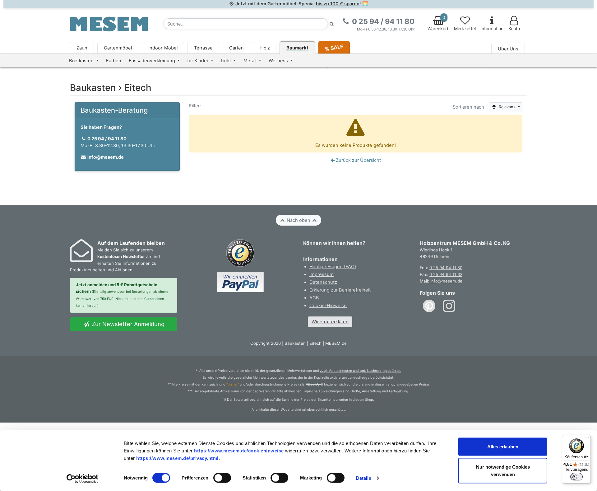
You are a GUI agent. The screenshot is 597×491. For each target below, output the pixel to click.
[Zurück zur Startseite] (109, 23)
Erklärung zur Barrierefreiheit (340, 290)
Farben (113, 60)
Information (491, 28)
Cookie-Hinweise (328, 305)
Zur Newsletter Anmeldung (127, 323)
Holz (265, 48)
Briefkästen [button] (82, 60)
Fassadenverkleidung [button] (152, 60)
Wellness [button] (279, 60)
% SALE (333, 47)
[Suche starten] (332, 23)
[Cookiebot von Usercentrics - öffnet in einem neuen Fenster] (82, 479)
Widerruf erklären (330, 322)
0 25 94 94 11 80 (445, 267)
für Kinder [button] (198, 60)
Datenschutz (323, 282)
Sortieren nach (468, 107)
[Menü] (587, 438)
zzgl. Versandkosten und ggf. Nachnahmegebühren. (360, 371)
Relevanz (507, 107)
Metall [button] (250, 60)
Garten (236, 48)
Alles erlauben (502, 446)
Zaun (81, 48)
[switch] (222, 478)
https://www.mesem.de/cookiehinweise (239, 450)
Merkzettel (465, 28)
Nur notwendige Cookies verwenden (503, 470)
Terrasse (203, 48)
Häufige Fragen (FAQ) (332, 266)
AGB (314, 298)
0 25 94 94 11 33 (445, 274)
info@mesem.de (446, 280)
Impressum (321, 274)
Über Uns (508, 49)
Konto (514, 28)
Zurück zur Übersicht (358, 160)
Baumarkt (297, 48)
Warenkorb (439, 23)
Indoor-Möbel (163, 48)
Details (363, 478)
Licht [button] (226, 60)
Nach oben (298, 220)
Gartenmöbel (118, 48)
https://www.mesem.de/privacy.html (177, 458)
